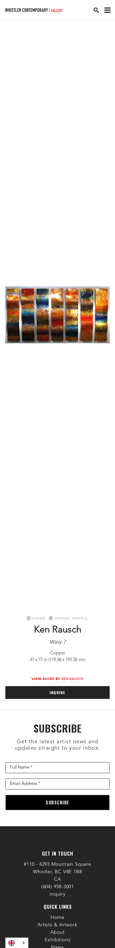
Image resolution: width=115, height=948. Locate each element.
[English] (17, 943)
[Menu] (107, 10)
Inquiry (57, 894)
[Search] (96, 10)
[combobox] (16, 943)
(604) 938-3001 (57, 886)
